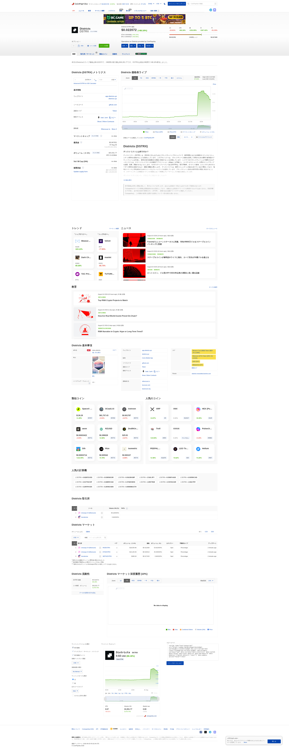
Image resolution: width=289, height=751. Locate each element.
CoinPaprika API (149, 138)
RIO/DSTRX (106, 547)
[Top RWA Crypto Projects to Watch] (85, 298)
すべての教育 (213, 287)
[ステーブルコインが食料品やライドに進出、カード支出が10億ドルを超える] (134, 255)
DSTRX (87, 80)
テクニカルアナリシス (205, 137)
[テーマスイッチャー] (164, 4)
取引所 (128, 11)
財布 (123, 46)
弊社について (76, 729)
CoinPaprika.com (79, 3)
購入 (132, 46)
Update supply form (81, 171)
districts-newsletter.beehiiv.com (201, 373)
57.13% (143, 4)
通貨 (120, 11)
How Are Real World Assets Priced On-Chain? (117, 316)
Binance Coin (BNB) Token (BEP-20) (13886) (203, 351)
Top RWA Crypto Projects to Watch (113, 300)
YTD (166, 78)
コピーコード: (171, 642)
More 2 (114, 129)
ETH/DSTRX (106, 552)
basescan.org (146, 389)
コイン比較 (93, 46)
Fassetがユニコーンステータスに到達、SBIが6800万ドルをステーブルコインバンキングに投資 (179, 243)
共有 (82, 46)
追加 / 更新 (153, 11)
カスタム (179, 78)
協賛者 (131, 729)
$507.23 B (125, 4)
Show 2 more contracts (105, 121)
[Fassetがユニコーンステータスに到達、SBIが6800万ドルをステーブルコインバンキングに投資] (134, 240)
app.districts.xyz (111, 96)
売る (140, 46)
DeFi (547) (196, 361)
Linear (173, 137)
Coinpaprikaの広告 (88, 729)
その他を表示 (127, 180)
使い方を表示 (96, 352)
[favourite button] (74, 46)
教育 (89, 11)
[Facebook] (201, 732)
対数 (178, 137)
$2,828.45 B (105, 4)
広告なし (138, 729)
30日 (147, 78)
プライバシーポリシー (183, 729)
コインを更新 (104, 46)
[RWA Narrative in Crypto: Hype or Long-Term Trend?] (85, 330)
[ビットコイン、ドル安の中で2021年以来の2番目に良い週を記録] (134, 271)
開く (93, 376)
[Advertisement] (144, 214)
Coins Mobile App (147, 358)
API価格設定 (104, 729)
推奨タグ (194, 368)
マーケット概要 (99, 11)
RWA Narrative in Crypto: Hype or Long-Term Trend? (120, 331)
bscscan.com (146, 385)
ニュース (81, 11)
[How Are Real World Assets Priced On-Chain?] (85, 314)
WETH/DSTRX (107, 556)
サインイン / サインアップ (177, 4)
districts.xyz (113, 98)
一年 (159, 78)
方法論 (172, 729)
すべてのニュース (211, 228)
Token (115, 111)
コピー (113, 117)
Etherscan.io (105, 129)
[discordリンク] (214, 10)
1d (135, 78)
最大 (172, 78)
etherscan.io (146, 381)
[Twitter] (207, 10)
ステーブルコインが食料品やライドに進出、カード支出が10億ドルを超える (178, 257)
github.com (113, 105)
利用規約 (206, 729)
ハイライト (111, 11)
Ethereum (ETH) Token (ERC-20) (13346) (203, 357)
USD (112, 80)
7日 (141, 78)
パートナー (146, 729)
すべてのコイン (156, 729)
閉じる (274, 741)
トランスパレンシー (140, 11)
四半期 (153, 78)
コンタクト (123, 729)
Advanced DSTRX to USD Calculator (85, 83)
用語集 (166, 729)
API (73, 11)
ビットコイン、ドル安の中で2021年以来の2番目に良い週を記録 (173, 273)
